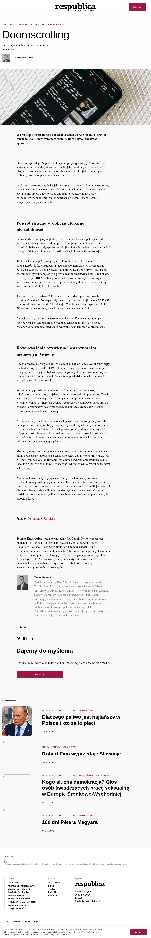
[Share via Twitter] (19, 638)
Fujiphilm (34, 518)
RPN (43, 24)
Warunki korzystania (33, 921)
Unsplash (49, 518)
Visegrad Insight (16, 895)
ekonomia (23, 627)
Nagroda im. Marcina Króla (22, 885)
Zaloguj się (137, 7)
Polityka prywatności (13, 921)
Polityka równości (16, 908)
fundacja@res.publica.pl (87, 901)
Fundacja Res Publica (18, 892)
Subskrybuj (39, 674)
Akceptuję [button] (139, 932)
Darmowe (22, 24)
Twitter (51, 889)
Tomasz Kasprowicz (23, 56)
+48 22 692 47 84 (56, 882)
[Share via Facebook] (25, 638)
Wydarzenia (14, 882)
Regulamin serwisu (17, 905)
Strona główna (56, 24)
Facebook (53, 895)
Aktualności (8, 24)
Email (51, 885)
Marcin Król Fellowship (19, 889)
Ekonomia (34, 24)
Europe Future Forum (19, 898)
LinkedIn (52, 892)
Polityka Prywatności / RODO (22, 902)
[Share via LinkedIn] (31, 638)
